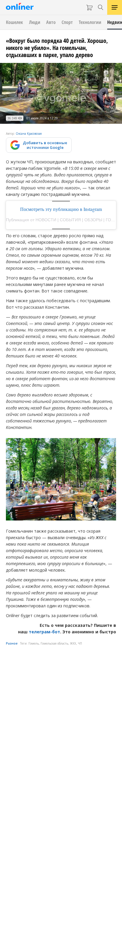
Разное (11, 643)
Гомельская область (54, 643)
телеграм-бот (44, 632)
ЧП (80, 643)
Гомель (33, 643)
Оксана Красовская (29, 133)
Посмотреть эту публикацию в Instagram (61, 209)
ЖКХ (73, 643)
